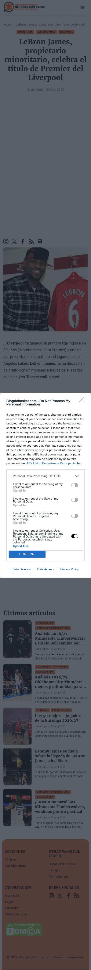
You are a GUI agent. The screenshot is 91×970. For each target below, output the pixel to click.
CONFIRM (27, 554)
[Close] (83, 401)
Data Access (45, 569)
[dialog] (45, 485)
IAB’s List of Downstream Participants (51, 463)
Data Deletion (21, 569)
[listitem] (45, 476)
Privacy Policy (69, 569)
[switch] (74, 485)
